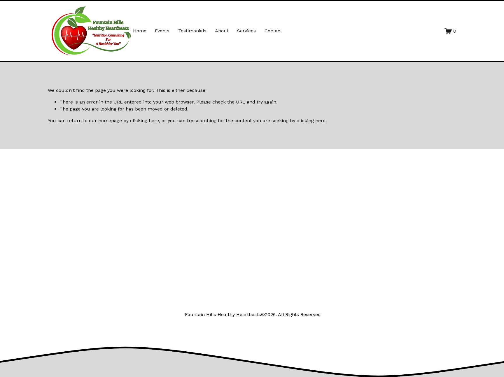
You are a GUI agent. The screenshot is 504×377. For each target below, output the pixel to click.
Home (139, 31)
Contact (273, 31)
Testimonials (192, 31)
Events (162, 31)
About (222, 31)
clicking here (144, 120)
